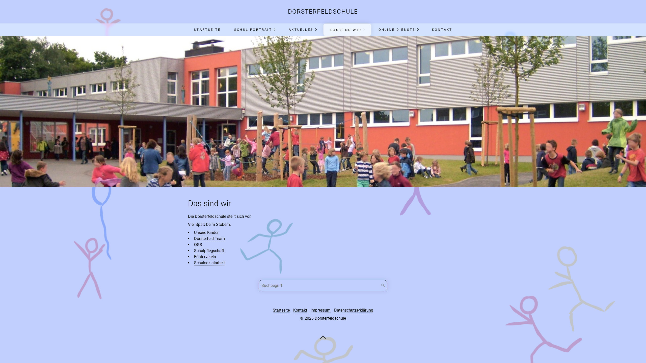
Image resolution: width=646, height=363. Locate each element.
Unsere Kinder (206, 232)
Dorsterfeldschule (323, 11)
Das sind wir (345, 30)
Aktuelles (301, 30)
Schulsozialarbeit (209, 262)
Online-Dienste (397, 30)
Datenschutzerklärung (353, 310)
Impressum (321, 310)
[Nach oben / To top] (323, 337)
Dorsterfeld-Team (209, 238)
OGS (198, 244)
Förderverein (205, 256)
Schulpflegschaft (209, 250)
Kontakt (442, 30)
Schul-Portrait (253, 30)
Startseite (207, 30)
